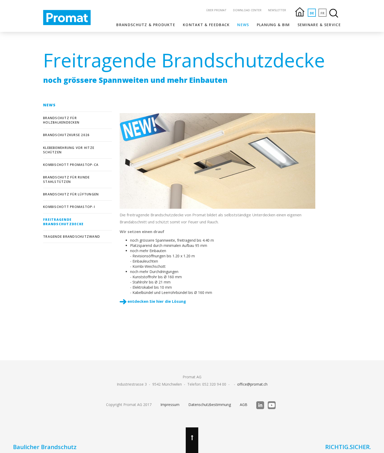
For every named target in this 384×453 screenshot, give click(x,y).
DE (312, 13)
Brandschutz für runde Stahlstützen (66, 179)
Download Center (247, 10)
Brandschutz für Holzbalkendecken (61, 120)
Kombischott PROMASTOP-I (69, 207)
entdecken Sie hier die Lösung (156, 301)
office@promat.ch (252, 384)
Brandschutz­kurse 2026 (66, 135)
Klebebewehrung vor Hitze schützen (68, 150)
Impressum (169, 404)
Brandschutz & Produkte (145, 24)
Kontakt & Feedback (206, 24)
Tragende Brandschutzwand (71, 236)
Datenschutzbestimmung (209, 404)
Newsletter (277, 10)
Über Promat (216, 10)
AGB (243, 404)
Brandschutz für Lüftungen (71, 194)
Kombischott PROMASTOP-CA (70, 164)
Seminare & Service (319, 24)
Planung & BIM (273, 24)
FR (322, 13)
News (243, 24)
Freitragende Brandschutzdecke (63, 221)
